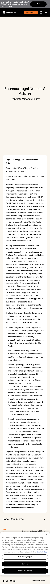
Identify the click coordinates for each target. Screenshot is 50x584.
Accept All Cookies (25, 571)
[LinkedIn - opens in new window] (14, 581)
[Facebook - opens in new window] (3, 581)
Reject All (25, 564)
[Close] (46, 534)
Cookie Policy (42, 552)
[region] (25, 553)
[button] (46, 12)
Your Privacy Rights (25, 557)
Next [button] (38, 4)
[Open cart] (42, 12)
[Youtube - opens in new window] (11, 581)
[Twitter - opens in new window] (7, 581)
